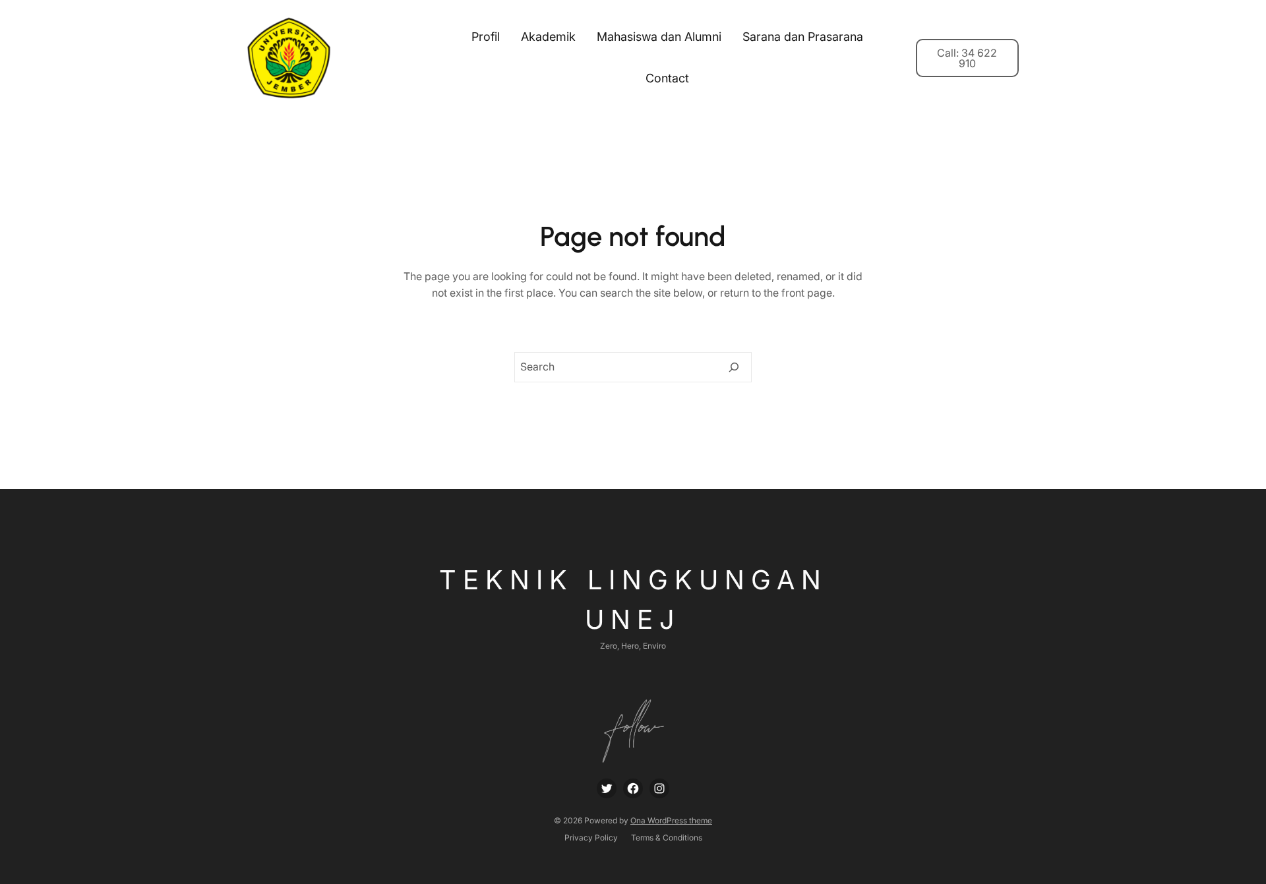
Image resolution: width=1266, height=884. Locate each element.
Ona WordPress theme (671, 820)
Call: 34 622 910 (967, 58)
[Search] (733, 367)
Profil (485, 37)
